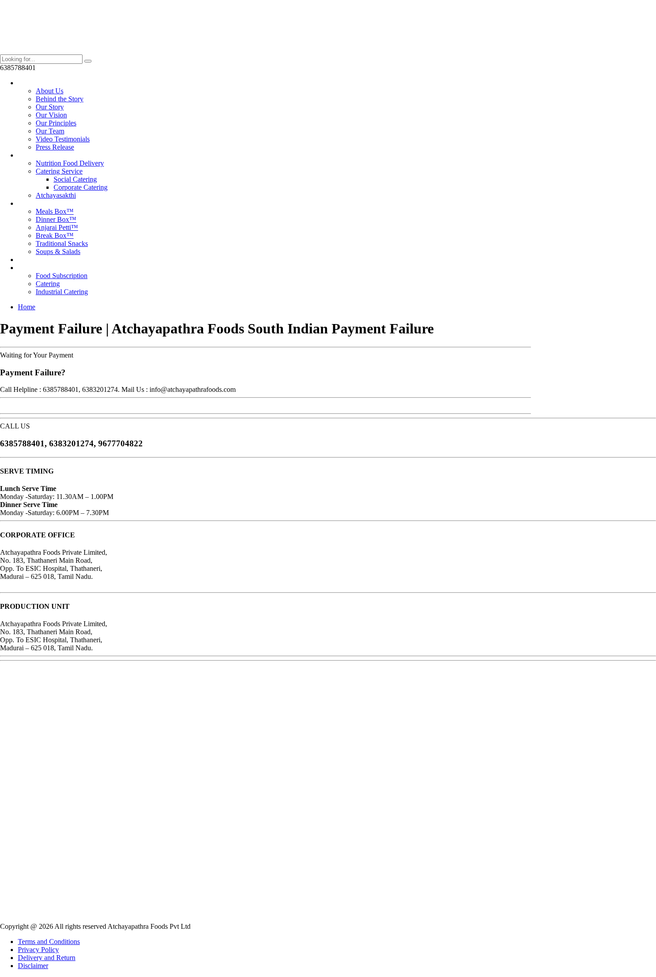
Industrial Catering (62, 291)
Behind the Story (59, 99)
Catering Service (59, 171)
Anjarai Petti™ (57, 227)
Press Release (55, 147)
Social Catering (75, 179)
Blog (25, 259)
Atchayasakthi (56, 195)
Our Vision (51, 115)
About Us (49, 91)
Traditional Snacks (62, 243)
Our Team (50, 131)
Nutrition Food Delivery (70, 163)
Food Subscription (61, 275)
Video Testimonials (63, 139)
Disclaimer (33, 965)
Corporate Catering (81, 187)
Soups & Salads (58, 251)
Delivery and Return (46, 957)
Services (30, 155)
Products (30, 203)
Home (26, 307)
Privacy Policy (38, 949)
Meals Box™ (55, 211)
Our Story (50, 107)
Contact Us (34, 267)
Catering (48, 283)
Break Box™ (55, 235)
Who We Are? (38, 83)
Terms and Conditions (49, 941)
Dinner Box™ (56, 219)
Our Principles (56, 123)
